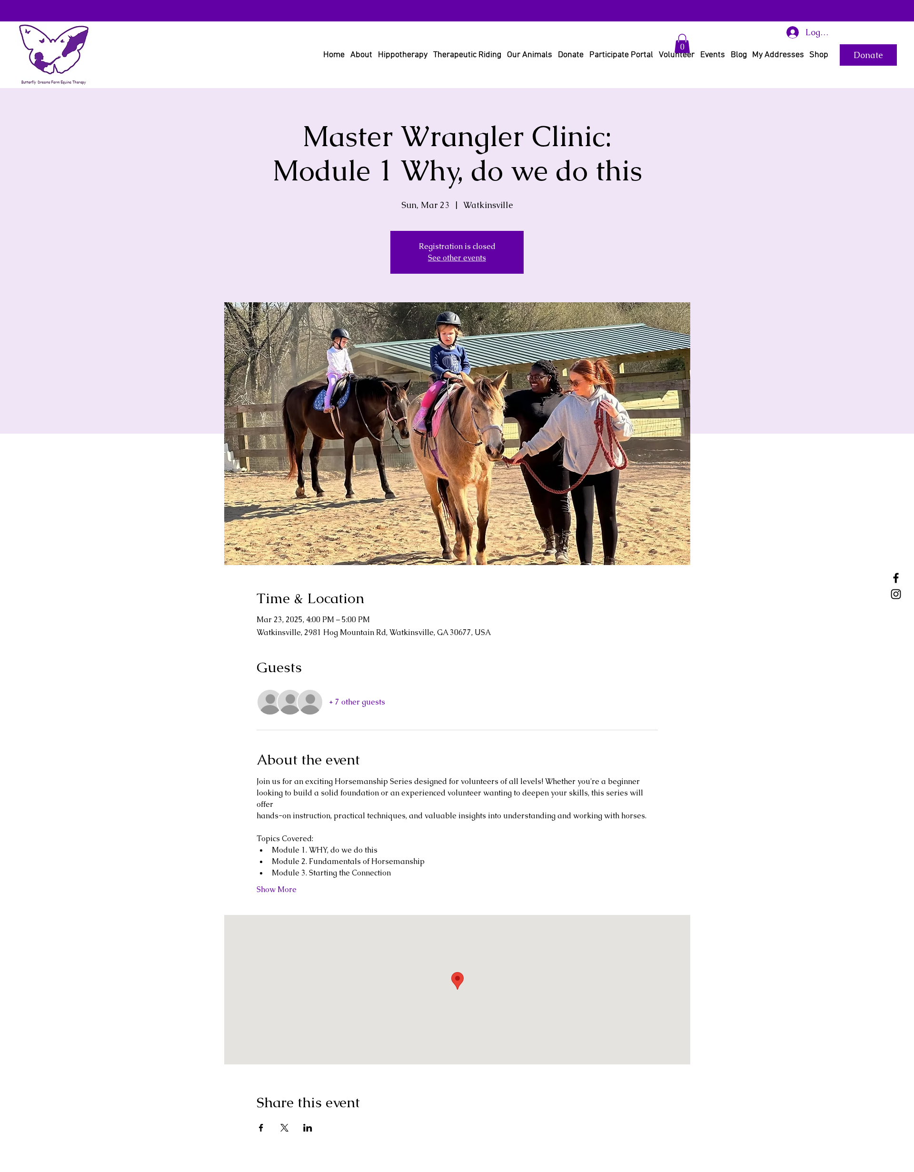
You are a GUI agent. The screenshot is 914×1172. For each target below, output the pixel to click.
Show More (277, 889)
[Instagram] (896, 594)
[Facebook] (896, 578)
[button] (682, 43)
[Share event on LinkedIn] (307, 1128)
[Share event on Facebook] (261, 1128)
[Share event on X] (284, 1128)
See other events (457, 258)
